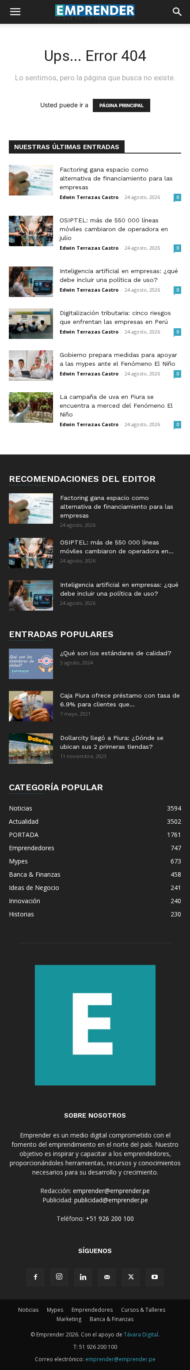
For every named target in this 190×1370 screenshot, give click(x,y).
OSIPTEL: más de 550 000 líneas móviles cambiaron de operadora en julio (114, 229)
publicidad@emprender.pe (111, 1200)
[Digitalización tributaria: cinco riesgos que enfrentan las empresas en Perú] (31, 323)
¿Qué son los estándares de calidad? (115, 653)
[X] (131, 1277)
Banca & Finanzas (111, 1319)
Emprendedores (92, 1310)
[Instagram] (59, 1277)
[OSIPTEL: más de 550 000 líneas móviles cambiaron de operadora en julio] (31, 231)
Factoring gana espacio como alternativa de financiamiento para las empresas (116, 178)
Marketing (69, 1319)
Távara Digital (141, 1334)
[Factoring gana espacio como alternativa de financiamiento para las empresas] (31, 180)
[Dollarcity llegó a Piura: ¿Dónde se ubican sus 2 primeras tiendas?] (31, 748)
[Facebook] (35, 1277)
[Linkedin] (83, 1277)
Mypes (55, 1310)
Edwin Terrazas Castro (89, 197)
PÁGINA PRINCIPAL (121, 105)
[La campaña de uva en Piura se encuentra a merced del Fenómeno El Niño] (31, 407)
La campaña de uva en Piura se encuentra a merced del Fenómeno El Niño (116, 405)
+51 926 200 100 (110, 1218)
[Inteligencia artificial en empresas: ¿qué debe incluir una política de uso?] (31, 281)
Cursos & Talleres (143, 1310)
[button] (15, 12)
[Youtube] (154, 1277)
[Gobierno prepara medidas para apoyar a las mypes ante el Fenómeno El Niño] (31, 365)
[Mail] (107, 1277)
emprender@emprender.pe (111, 1190)
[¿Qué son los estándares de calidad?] (31, 664)
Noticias (28, 1310)
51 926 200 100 (98, 1347)
